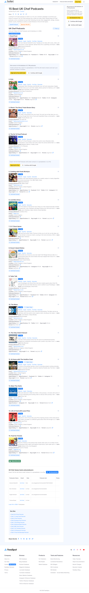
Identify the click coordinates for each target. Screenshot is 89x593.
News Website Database (25, 575)
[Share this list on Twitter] (16, 14)
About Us (6, 559)
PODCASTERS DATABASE (66, 1)
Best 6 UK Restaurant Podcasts (18, 530)
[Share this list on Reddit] (21, 14)
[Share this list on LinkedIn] (18, 14)
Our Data (6, 561)
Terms (6, 572)
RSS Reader (42, 561)
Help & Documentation (79, 561)
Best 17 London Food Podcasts (18, 516)
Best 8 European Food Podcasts (18, 520)
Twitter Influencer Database (26, 580)
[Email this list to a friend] (23, 14)
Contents (22, 11)
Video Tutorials (77, 559)
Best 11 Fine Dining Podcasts (17, 522)
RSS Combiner (54, 567)
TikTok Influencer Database (26, 583)
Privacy (6, 570)
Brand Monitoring (55, 559)
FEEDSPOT (55, 1)
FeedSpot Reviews (9, 567)
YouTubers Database (24, 572)
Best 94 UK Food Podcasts (17, 514)
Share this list (13, 539)
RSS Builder (54, 570)
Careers (9, 564)
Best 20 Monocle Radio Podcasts (18, 524)
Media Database (43, 564)
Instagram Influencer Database (27, 578)
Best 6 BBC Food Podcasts (17, 526)
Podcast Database (24, 564)
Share (10, 14)
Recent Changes (77, 564)
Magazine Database (24, 567)
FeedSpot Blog (76, 570)
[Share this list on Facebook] (13, 14)
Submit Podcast (14, 24)
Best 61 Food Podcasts (16, 518)
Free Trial (78, 1)
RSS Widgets (54, 564)
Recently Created (77, 567)
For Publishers (42, 559)
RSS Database (23, 559)
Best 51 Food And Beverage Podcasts (20, 532)
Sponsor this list (25, 24)
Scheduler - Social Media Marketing (60, 572)
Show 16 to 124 (16, 461)
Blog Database (23, 561)
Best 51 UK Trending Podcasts (18, 528)
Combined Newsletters (57, 561)
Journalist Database (24, 570)
